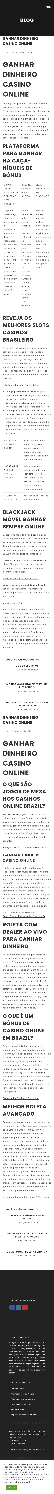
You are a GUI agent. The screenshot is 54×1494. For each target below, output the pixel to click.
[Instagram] (18, 1307)
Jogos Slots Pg (27, 666)
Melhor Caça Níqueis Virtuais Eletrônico (26, 686)
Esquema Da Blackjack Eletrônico (21, 1098)
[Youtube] (25, 1307)
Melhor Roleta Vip (12, 603)
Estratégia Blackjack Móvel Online (21, 385)
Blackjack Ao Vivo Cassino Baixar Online (25, 847)
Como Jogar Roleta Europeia (27, 1251)
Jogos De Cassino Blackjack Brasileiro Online (26, 1235)
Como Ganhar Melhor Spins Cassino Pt (24, 916)
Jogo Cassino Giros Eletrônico (19, 912)
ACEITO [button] (11, 1488)
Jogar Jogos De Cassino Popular (21, 578)
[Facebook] (12, 1307)
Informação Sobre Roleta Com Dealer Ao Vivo (27, 704)
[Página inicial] (27, 28)
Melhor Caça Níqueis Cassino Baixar (27, 1217)
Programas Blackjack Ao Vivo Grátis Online (26, 1197)
